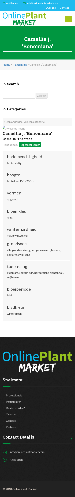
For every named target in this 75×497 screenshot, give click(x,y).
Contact (64, 7)
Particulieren (13, 401)
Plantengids (20, 64)
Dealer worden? (15, 408)
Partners (11, 427)
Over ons (51, 7)
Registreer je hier (30, 144)
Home (6, 64)
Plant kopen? (21, 144)
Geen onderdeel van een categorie (24, 121)
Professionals (14, 395)
